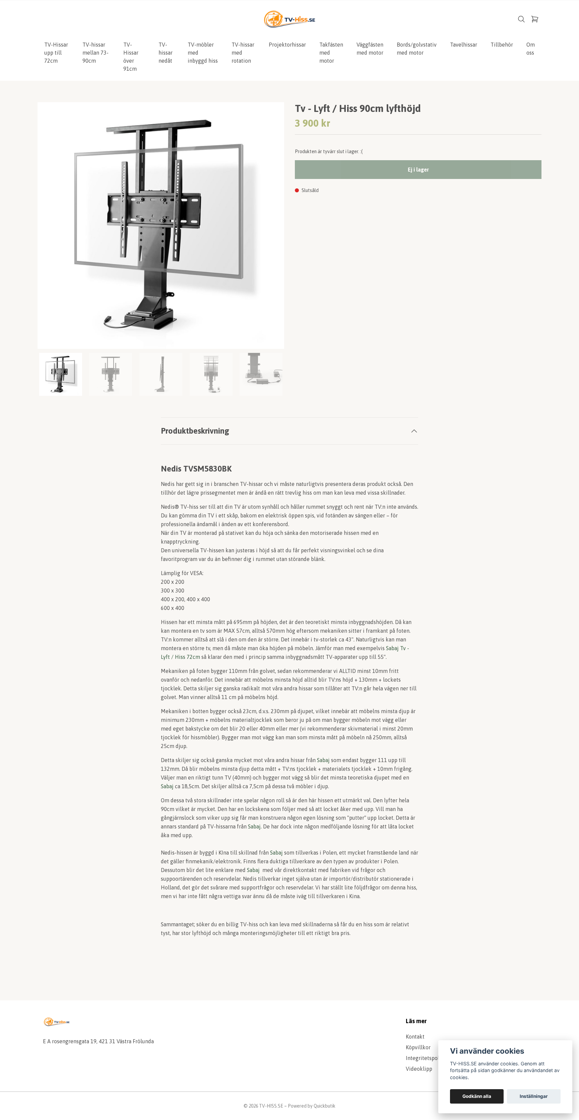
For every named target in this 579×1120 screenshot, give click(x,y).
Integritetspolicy (426, 1058)
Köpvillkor (418, 1047)
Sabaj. (255, 826)
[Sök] (521, 19)
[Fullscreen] (161, 225)
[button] (273, 228)
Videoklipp (419, 1069)
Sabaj (324, 760)
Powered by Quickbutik (311, 1106)
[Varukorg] (534, 19)
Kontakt (415, 1037)
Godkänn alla (476, 1096)
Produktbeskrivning (195, 430)
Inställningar (534, 1096)
